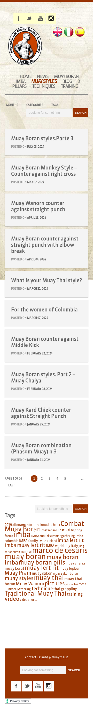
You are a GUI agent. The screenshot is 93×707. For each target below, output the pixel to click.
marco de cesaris (60, 550)
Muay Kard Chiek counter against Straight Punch (41, 412)
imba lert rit (71, 540)
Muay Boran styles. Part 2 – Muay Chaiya (43, 377)
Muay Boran (66, 76)
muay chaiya (75, 563)
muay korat (14, 568)
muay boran (25, 556)
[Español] (80, 32)
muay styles (19, 578)
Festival (64, 530)
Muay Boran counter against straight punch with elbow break (45, 244)
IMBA (21, 81)
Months (12, 105)
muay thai (49, 578)
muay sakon (42, 573)
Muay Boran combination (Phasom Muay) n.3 (41, 448)
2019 (8, 525)
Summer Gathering (18, 589)
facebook (18, 18)
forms (9, 536)
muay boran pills (42, 562)
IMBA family (28, 541)
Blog (67, 81)
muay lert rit (42, 567)
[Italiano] (69, 32)
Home (25, 76)
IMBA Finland (47, 541)
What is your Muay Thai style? (46, 280)
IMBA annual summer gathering (53, 536)
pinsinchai (71, 584)
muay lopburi (70, 568)
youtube (40, 18)
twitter (29, 18)
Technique (42, 588)
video (12, 598)
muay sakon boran (65, 573)
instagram (51, 18)
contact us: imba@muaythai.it (46, 657)
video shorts (28, 600)
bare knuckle (42, 525)
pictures (55, 583)
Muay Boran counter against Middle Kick (45, 341)
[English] (57, 32)
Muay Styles (44, 81)
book (56, 525)
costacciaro (49, 530)
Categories (34, 105)
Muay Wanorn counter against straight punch (38, 206)
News (42, 76)
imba (22, 534)
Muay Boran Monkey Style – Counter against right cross (44, 170)
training (75, 594)
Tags (54, 105)
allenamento (22, 525)
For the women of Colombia (44, 309)
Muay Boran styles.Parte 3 (42, 138)
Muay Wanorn (30, 584)
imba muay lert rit (25, 545)
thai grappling (65, 589)
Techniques (43, 86)
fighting (76, 530)
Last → (13, 485)
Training (69, 86)
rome (82, 584)
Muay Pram (18, 573)
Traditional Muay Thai (35, 593)
